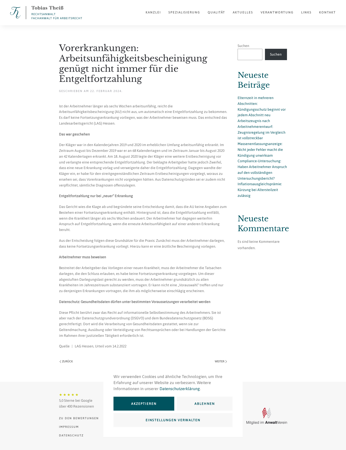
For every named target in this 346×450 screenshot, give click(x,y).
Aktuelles (243, 12)
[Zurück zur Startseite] (46, 12)
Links (306, 12)
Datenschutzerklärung (180, 388)
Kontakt (327, 12)
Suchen (243, 46)
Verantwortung (277, 12)
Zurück (67, 361)
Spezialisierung (184, 12)
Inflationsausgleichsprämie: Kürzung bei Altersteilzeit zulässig (260, 190)
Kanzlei (153, 12)
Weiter (219, 361)
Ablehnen (205, 404)
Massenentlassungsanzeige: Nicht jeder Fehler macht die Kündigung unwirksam (260, 149)
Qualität (216, 12)
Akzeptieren (144, 404)
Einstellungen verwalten (173, 420)
